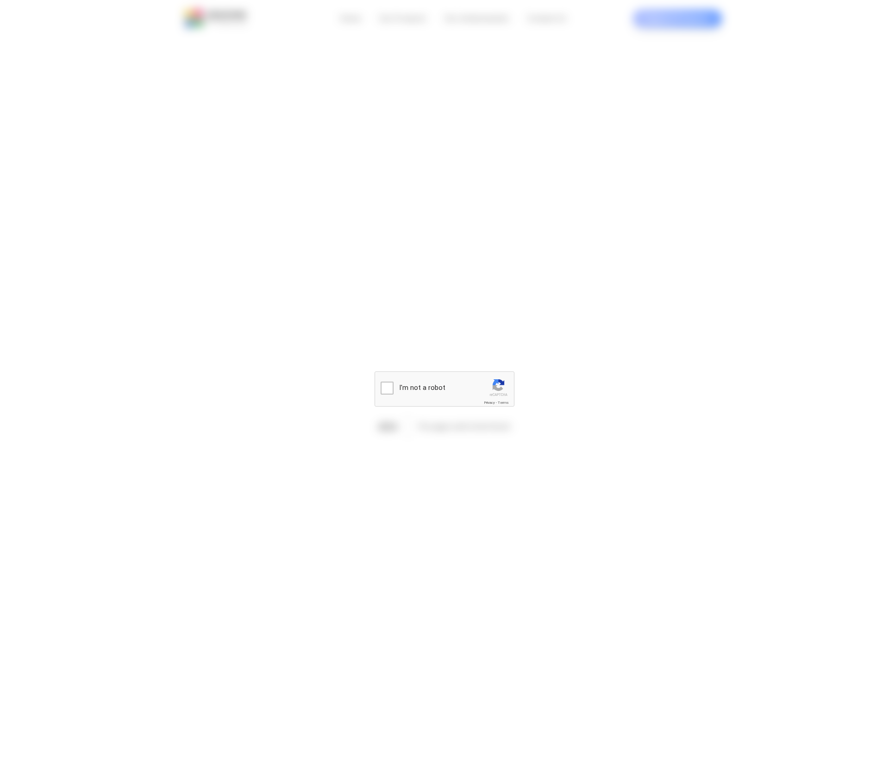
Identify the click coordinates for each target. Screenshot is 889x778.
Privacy (489, 403)
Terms (503, 403)
